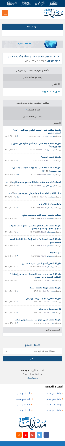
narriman (52, 197)
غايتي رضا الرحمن (49, 186)
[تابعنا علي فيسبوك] (46, 435)
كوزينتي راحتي (50, 136)
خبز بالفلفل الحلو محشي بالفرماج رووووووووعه (38, 193)
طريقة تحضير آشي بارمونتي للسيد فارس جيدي (38, 320)
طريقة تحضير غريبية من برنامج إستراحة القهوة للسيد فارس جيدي (35, 240)
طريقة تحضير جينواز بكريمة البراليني (43, 298)
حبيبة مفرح (51, 150)
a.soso (53, 280)
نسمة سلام (51, 208)
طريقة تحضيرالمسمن (51, 157)
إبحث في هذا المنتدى (32, 77)
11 (18, 174)
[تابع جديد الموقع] (19, 435)
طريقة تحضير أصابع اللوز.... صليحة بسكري (41, 263)
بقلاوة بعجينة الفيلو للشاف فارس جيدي (41, 215)
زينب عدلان (51, 174)
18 (18, 197)
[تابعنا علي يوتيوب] (25, 435)
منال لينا (52, 160)
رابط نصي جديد (54, 393)
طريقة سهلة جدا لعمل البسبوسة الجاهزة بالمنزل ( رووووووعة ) (36, 169)
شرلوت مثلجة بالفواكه (50, 204)
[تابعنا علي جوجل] (32, 435)
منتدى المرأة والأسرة (25, 56)
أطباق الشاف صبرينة (51, 91)
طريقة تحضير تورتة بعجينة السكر (45, 288)
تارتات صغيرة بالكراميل (50, 309)
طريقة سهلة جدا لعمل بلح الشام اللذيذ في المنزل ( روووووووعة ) (36, 145)
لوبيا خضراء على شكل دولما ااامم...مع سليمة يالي (37, 182)
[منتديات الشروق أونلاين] (53, 17)
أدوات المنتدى (34, 110)
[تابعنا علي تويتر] (39, 435)
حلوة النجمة (55, 253)
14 (18, 186)
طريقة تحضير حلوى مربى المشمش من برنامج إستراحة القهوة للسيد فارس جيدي (35, 275)
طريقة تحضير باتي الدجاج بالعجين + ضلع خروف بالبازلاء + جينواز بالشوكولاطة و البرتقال (34, 227)
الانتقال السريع (33, 345)
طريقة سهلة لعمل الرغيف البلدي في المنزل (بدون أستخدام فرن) (37, 131)
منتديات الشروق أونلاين (48, 56)
